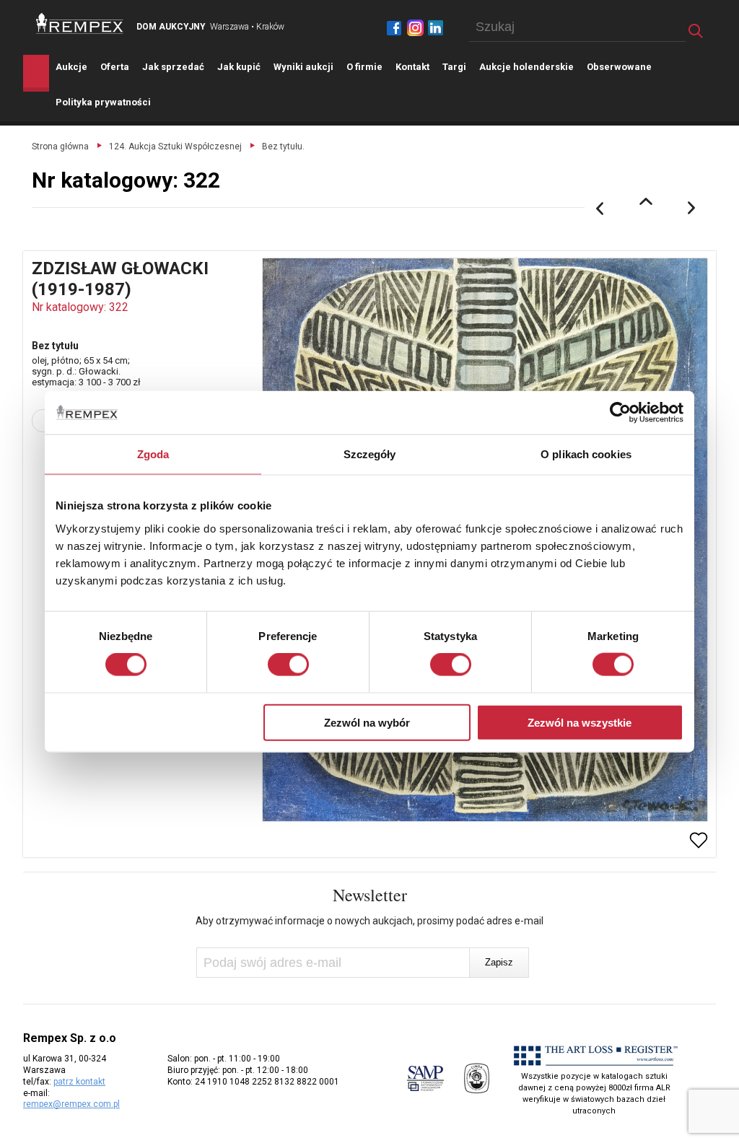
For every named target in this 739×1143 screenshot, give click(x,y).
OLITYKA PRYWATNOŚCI (103, 102)
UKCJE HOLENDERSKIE (526, 66)
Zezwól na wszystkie (579, 722)
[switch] (288, 664)
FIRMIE (364, 66)
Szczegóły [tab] (370, 454)
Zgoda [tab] (153, 454)
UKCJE (71, 66)
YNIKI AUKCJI (303, 66)
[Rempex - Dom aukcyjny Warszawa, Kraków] (79, 23)
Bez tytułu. (283, 146)
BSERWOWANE (619, 66)
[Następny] (692, 208)
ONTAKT (412, 66)
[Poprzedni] (599, 208)
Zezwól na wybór (367, 722)
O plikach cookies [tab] (586, 454)
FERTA (114, 66)
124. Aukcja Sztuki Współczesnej (175, 146)
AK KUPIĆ (239, 66)
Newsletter (370, 894)
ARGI (454, 66)
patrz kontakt (79, 1082)
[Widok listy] (646, 201)
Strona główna (60, 146)
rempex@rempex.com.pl (71, 1104)
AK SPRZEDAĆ (173, 66)
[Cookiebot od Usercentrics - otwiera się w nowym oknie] (620, 413)
